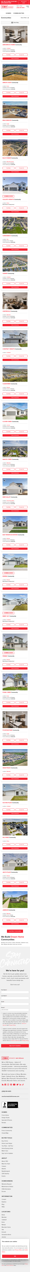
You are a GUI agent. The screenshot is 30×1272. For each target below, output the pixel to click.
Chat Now (8, 54)
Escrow (4, 1191)
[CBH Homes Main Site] (7, 6)
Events (3, 1176)
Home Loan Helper (7, 1143)
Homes (8, 13)
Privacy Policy (12, 1025)
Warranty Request (7, 1184)
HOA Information (6, 1189)
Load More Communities (15, 931)
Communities (18, 13)
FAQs (3, 1207)
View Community (15, 58)
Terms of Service (15, 1040)
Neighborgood (6, 1171)
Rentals (4, 1122)
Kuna (3, 1222)
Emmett (4, 1232)
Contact (4, 1199)
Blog (3, 1204)
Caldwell (4, 1220)
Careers (4, 1166)
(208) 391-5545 (20, 7)
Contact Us (21, 54)
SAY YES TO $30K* (23, 2)
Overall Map (5, 1133)
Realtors (4, 1202)
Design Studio (6, 1117)
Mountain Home (6, 1227)
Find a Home (5, 1115)
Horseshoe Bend (6, 1234)
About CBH (5, 1161)
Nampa (4, 1224)
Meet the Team (6, 1164)
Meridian (4, 1217)
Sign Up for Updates (15, 1046)
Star (3, 1229)
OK (15, 1256)
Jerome (4, 1237)
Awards (4, 1168)
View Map (16, 22)
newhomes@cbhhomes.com (10, 1096)
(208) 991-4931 (6, 1091)
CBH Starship (5, 1173)
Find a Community (7, 1130)
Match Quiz (5, 1151)
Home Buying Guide (7, 1148)
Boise (3, 1215)
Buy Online (5, 1141)
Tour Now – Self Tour (7, 1146)
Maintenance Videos (7, 1186)
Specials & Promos (7, 1120)
